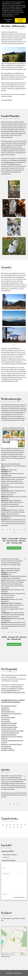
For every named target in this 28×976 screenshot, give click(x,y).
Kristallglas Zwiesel (6, 748)
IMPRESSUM (9, 973)
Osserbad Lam (12, 688)
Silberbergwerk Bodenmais (8, 734)
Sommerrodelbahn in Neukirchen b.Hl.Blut (13, 692)
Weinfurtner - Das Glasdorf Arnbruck (11, 744)
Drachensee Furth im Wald (8, 729)
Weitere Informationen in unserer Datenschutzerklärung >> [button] (10, 15)
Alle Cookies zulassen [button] (20, 20)
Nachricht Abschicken (19, 897)
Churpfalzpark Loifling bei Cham (10, 733)
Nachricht (4, 894)
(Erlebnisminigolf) (10, 690)
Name (3, 868)
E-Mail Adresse (6, 873)
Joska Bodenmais (6, 746)
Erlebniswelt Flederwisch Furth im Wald (12, 731)
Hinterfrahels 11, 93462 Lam (10, 854)
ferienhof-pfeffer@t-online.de (8, 860)
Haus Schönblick (5, 721)
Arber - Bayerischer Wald (8, 717)
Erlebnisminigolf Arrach (7, 711)
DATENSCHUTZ (18, 973)
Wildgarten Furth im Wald (8, 725)
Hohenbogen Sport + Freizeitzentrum (11, 713)
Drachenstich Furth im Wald (9, 723)
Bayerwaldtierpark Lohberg (9, 706)
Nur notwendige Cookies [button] (8, 20)
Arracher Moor (5, 719)
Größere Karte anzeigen (5, 956)
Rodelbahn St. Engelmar (8, 750)
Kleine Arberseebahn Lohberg (9, 727)
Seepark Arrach (10, 162)
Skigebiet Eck (5, 715)
